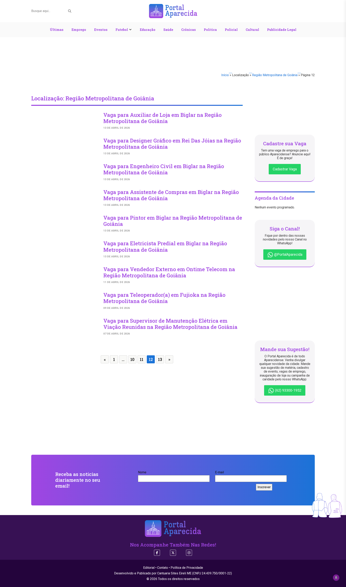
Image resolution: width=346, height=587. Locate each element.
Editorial (149, 568)
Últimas (56, 29)
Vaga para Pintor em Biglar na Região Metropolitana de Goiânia (172, 220)
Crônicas (188, 29)
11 (141, 359)
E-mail (219, 472)
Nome (142, 472)
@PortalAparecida (287, 254)
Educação (147, 29)
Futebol (122, 29)
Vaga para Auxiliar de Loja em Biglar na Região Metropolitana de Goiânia (162, 117)
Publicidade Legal (281, 29)
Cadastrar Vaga (285, 169)
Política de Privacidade (187, 568)
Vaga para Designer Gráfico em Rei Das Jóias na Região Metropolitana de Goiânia (172, 143)
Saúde (168, 29)
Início (225, 75)
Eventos (101, 29)
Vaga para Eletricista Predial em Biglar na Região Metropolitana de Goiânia (165, 246)
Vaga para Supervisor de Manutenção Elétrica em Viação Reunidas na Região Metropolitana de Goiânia (170, 323)
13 (160, 359)
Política (210, 29)
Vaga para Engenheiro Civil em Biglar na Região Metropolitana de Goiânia (163, 169)
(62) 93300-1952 (287, 390)
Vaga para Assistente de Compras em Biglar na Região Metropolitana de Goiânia (171, 195)
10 (132, 359)
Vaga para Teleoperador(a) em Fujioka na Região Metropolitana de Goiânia (164, 297)
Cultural (252, 29)
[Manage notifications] (336, 577)
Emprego (78, 29)
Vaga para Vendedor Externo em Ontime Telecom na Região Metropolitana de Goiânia (169, 272)
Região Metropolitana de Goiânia (275, 75)
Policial (231, 29)
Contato (162, 568)
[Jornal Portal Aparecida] (173, 11)
